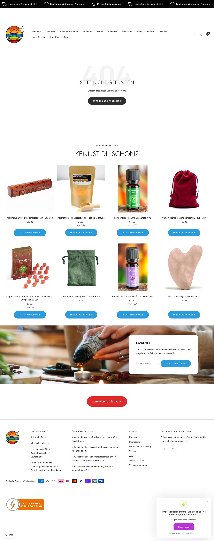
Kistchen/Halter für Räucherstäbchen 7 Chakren (30, 217)
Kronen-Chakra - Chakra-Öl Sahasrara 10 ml (132, 296)
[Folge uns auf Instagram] (173, 449)
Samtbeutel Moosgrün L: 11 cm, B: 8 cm (81, 296)
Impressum (134, 441)
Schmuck (112, 31)
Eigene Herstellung (69, 31)
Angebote (36, 31)
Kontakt (133, 437)
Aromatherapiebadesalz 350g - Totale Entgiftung (81, 217)
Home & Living (38, 37)
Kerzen (100, 31)
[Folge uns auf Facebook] (165, 449)
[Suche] (194, 34)
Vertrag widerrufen (138, 465)
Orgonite (163, 31)
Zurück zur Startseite (107, 101)
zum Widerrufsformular (107, 401)
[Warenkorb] (206, 34)
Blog (65, 37)
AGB (131, 455)
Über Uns (54, 37)
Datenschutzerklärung (140, 446)
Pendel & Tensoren (145, 31)
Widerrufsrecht (136, 460)
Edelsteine (127, 31)
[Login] (200, 34)
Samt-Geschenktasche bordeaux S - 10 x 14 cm (184, 217)
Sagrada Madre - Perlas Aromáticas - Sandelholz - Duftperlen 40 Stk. (29, 298)
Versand (133, 451)
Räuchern (87, 31)
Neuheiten (50, 31)
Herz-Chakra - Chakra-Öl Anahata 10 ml (132, 217)
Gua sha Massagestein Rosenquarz (184, 296)
